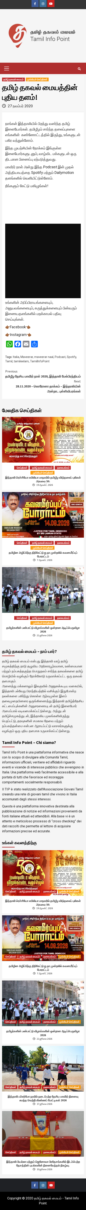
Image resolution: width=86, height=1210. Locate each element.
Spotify (71, 357)
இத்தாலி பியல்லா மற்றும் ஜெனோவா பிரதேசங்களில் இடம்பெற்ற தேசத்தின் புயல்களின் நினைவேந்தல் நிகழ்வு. (43, 1163)
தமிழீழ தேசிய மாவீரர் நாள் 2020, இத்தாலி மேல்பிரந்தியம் (43, 373)
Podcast (60, 357)
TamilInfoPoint (39, 361)
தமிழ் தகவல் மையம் (13, 79)
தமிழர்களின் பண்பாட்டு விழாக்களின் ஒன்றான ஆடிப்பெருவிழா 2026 (43, 629)
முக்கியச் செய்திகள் (37, 79)
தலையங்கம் (63, 467)
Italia (16, 357)
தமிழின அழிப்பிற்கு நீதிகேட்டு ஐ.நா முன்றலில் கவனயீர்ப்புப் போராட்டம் (43, 554)
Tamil (9, 361)
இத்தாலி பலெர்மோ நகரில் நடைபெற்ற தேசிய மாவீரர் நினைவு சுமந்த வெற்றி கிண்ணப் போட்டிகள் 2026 (43, 1098)
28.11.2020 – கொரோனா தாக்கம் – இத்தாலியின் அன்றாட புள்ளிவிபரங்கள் (48, 386)
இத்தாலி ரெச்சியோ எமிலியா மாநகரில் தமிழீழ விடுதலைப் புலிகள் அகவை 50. (43, 479)
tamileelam (21, 361)
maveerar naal (43, 357)
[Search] (79, 69)
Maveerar (26, 357)
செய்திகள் (22, 467)
